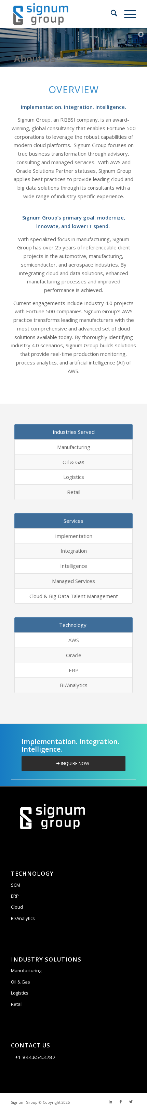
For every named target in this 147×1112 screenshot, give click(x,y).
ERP (15, 896)
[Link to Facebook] (121, 1102)
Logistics (19, 993)
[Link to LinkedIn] (110, 1102)
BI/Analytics (23, 918)
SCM (15, 885)
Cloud (17, 907)
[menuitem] (110, 14)
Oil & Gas (20, 982)
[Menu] (126, 14)
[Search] (110, 14)
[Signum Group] (61, 14)
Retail (17, 1004)
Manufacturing (26, 970)
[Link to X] (131, 1102)
